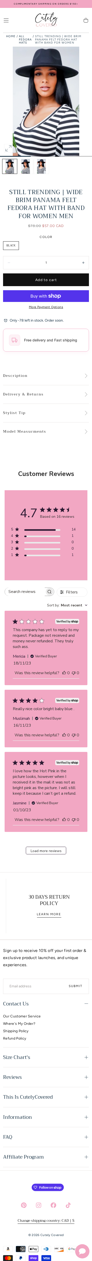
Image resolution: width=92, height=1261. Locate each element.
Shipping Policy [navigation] (16, 1031)
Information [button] (17, 1117)
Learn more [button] (46, 914)
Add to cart (46, 280)
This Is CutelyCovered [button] (28, 1097)
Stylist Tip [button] (14, 413)
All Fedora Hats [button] (25, 39)
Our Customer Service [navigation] (22, 1016)
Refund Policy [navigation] (14, 1038)
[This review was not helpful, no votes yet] (73, 673)
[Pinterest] (23, 1205)
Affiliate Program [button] (23, 1157)
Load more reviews (46, 850)
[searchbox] (25, 592)
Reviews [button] (12, 1077)
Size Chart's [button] (16, 1057)
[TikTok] (68, 1205)
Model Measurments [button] (24, 431)
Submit (76, 986)
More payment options (46, 307)
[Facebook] (53, 1205)
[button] (6, 20)
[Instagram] (38, 1205)
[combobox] (67, 605)
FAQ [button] (7, 1137)
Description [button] (15, 376)
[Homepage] (46, 20)
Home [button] (11, 36)
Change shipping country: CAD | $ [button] (46, 1220)
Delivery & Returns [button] (23, 394)
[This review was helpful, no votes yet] (64, 673)
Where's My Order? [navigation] (19, 1023)
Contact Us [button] (16, 1004)
